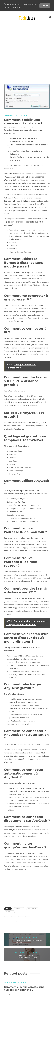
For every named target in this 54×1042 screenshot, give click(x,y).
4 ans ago (12, 127)
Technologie (18, 983)
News (24, 115)
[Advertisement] (27, 52)
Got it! (45, 5)
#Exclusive (32, 909)
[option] (27, 987)
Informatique (12, 115)
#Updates (9, 912)
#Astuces (19, 909)
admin (6, 127)
